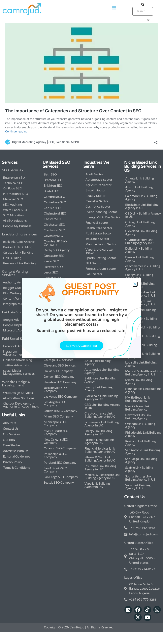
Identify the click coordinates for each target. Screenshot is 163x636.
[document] (81, 318)
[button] (135, 284)
